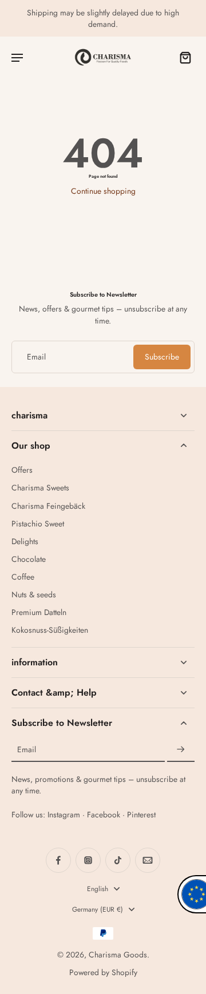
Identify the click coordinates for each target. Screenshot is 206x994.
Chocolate (28, 559)
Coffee (22, 577)
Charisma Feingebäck (48, 506)
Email (36, 357)
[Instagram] (88, 860)
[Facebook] (58, 860)
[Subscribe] (181, 750)
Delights (24, 541)
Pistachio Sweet (37, 523)
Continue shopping (103, 191)
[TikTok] (117, 860)
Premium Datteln (38, 612)
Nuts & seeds (33, 594)
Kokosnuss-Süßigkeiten (49, 630)
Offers (22, 470)
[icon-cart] (182, 57)
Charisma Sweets (40, 487)
